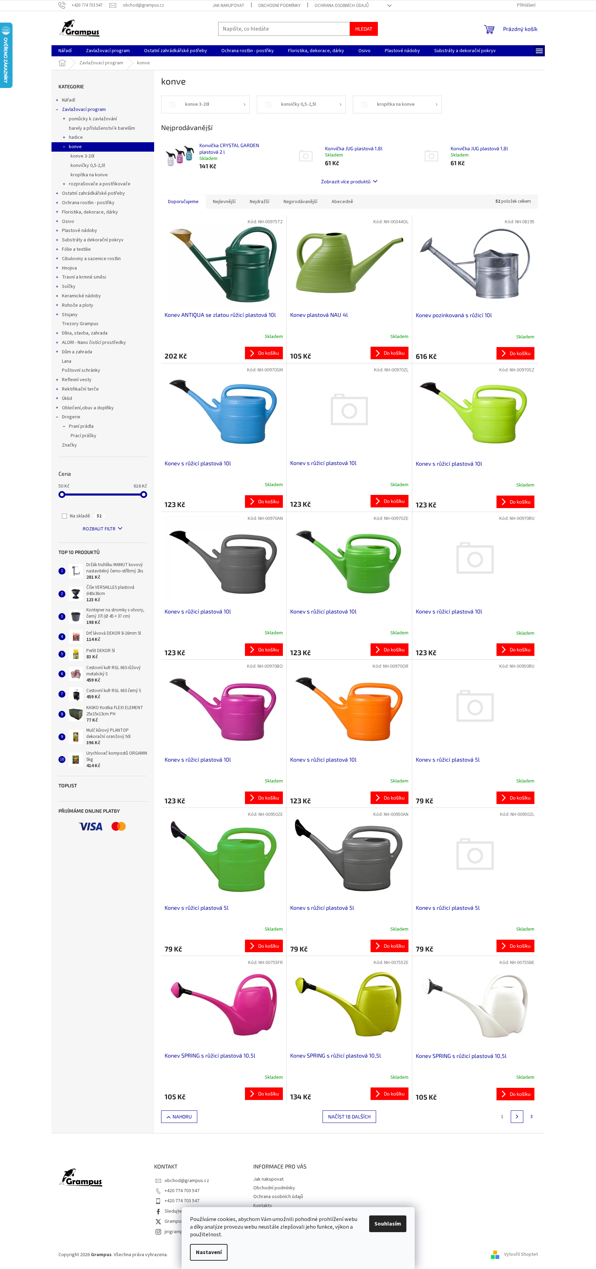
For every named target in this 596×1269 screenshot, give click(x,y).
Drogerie (71, 416)
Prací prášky (83, 435)
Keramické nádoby (81, 295)
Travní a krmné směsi (84, 277)
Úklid (67, 398)
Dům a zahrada (77, 351)
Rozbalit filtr (99, 528)
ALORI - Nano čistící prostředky (94, 342)
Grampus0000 (179, 1221)
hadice (76, 137)
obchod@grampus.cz (187, 1180)
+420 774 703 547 (182, 1190)
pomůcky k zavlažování (93, 118)
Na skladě (86, 516)
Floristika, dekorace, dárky (90, 212)
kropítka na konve (89, 174)
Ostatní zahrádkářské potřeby (93, 193)
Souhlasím (387, 1224)
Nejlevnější (224, 201)
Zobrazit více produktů (346, 181)
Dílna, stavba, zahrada (85, 333)
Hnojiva (69, 268)
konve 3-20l (82, 156)
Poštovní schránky (81, 370)
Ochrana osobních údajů (342, 5)
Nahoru (182, 1116)
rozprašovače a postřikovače (99, 183)
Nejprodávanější (300, 201)
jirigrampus (176, 1231)
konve (75, 146)
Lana (66, 361)
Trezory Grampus (80, 323)
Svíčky (69, 286)
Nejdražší (259, 201)
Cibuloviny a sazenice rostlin (91, 258)
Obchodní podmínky (279, 5)
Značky (69, 445)
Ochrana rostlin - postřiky (88, 202)
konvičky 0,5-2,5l (88, 165)
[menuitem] (65, 50)
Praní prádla (81, 426)
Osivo (68, 221)
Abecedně (342, 201)
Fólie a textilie (76, 249)
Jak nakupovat (228, 5)
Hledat (363, 29)
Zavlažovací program (84, 109)
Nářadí (68, 100)
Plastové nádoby (79, 230)
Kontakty (262, 1205)
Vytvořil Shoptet (521, 1254)
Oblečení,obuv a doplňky (88, 407)
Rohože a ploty (77, 305)
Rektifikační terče (80, 389)
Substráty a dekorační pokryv (93, 239)
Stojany (70, 314)
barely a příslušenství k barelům (102, 128)
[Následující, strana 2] (517, 1116)
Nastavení (209, 1252)
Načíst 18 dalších (349, 1116)
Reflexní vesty (77, 379)
